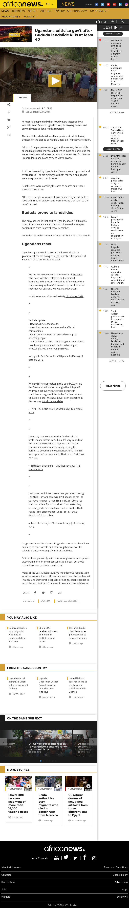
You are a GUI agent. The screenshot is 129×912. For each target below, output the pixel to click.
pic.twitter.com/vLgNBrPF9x (53, 348)
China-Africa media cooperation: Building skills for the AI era (117, 204)
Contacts (6, 875)
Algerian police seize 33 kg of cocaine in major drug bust (117, 185)
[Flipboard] (75, 858)
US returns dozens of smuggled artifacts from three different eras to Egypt (116, 49)
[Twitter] (66, 858)
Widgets (5, 897)
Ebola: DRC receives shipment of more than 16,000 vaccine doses (117, 98)
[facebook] (85, 858)
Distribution (8, 882)
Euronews (122, 897)
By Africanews (29, 108)
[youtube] (57, 858)
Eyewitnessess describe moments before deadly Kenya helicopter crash (118, 163)
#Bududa (77, 274)
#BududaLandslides (52, 401)
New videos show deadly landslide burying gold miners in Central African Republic (117, 344)
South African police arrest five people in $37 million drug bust (117, 319)
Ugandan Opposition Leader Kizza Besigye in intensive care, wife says (48, 685)
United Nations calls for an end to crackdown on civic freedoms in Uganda (78, 685)
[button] (54, 80)
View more (112, 386)
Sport (32, 11)
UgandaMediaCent (67, 288)
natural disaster (67, 601)
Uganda (22, 97)
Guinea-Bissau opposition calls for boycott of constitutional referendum (118, 274)
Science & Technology (71, 11)
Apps (125, 889)
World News (15, 789)
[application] (48, 74)
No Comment (99, 11)
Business (18, 11)
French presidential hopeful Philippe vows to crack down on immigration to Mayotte (117, 228)
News (5, 11)
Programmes (10, 16)
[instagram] (94, 858)
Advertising (121, 882)
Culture (46, 11)
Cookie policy (120, 875)
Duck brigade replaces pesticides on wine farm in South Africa (117, 252)
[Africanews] (21, 3)
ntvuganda (38, 508)
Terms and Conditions (116, 867)
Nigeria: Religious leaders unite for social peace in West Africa (117, 296)
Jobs (4, 889)
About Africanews (11, 867)
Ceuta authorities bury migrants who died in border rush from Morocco (117, 74)
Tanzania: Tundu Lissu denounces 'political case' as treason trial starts (117, 135)
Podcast (30, 16)
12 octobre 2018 (74, 296)
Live (104, 22)
